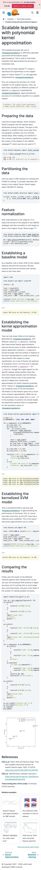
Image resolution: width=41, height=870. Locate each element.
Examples (10, 19)
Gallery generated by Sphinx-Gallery (28, 847)
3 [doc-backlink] (8, 762)
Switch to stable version (22, 6)
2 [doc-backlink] (6, 762)
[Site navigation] (4, 12)
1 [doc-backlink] (5, 774)
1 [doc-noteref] (22, 74)
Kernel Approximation (24, 19)
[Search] (32, 12)
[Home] (3, 19)
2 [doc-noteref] (26, 68)
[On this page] (37, 12)
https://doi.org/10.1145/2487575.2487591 (21, 770)
